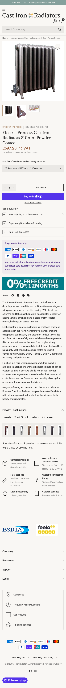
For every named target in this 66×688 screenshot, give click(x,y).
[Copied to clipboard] (28, 295)
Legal (5, 578)
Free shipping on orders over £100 (25, 214)
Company (7, 551)
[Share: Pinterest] (23, 295)
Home (5, 38)
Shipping (16, 152)
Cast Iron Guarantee (19, 232)
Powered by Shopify (53, 664)
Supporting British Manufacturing (25, 223)
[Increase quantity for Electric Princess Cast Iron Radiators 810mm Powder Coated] (13, 187)
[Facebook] (30, 671)
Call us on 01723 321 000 (21, 3)
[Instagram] (35, 671)
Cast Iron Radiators (11, 127)
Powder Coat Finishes (14, 410)
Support (6, 569)
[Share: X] (18, 295)
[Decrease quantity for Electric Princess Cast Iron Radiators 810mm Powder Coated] (5, 187)
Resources (8, 560)
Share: (5, 295)
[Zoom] (57, 47)
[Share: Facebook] (13, 295)
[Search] (60, 29)
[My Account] (55, 21)
